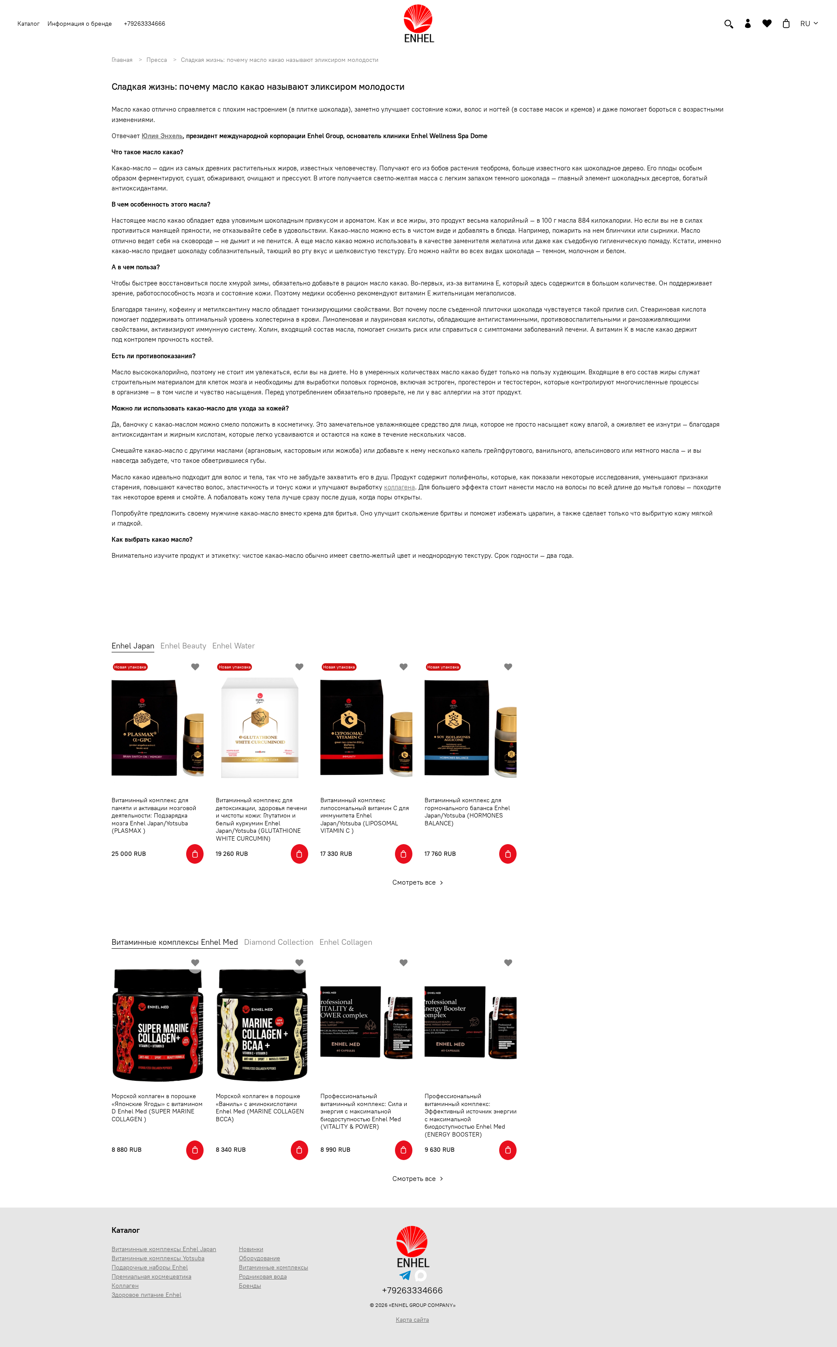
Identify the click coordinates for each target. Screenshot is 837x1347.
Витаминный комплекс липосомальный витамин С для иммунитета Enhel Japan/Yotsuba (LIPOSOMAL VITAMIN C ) (364, 815)
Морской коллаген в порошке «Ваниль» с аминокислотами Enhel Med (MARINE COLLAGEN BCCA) (260, 1107)
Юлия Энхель (162, 136)
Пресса (156, 60)
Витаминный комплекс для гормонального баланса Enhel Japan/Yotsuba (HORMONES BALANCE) (467, 811)
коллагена (399, 487)
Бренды (250, 1285)
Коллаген (125, 1285)
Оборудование (259, 1258)
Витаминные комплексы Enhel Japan (164, 1249)
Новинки (251, 1249)
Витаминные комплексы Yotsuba (158, 1258)
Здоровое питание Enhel (146, 1295)
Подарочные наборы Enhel (150, 1267)
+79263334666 (144, 23)
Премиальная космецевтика (151, 1276)
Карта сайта (412, 1319)
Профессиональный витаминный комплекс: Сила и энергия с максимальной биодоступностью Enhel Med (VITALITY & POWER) (363, 1111)
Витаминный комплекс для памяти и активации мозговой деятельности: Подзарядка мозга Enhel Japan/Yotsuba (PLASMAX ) (154, 815)
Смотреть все (415, 882)
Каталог (126, 1230)
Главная (122, 60)
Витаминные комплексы (273, 1267)
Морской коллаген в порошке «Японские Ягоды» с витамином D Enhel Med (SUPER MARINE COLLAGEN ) (157, 1107)
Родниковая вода (263, 1276)
